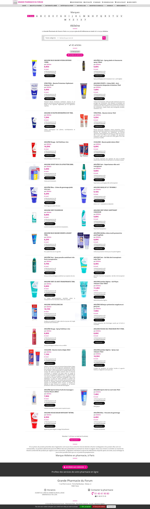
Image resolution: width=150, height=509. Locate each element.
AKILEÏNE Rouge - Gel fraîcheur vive (56, 142)
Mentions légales (100, 503)
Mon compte (132, 2)
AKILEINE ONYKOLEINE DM (53, 305)
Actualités (88, 2)
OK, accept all (86, 506)
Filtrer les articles (75, 55)
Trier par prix (75, 51)
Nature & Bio (81, 5)
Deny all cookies (99, 506)
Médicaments (121, 5)
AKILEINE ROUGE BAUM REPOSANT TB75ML (59, 413)
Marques (97, 2)
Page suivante (74, 440)
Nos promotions (77, 2)
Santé (24, 5)
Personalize (111, 506)
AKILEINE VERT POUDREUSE (53, 210)
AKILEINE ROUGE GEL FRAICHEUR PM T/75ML (109, 329)
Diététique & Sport (67, 5)
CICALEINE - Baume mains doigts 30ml (57, 350)
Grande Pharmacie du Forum (30, 2)
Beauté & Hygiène (36, 5)
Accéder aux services (75, 467)
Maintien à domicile (96, 5)
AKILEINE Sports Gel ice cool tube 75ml (107, 390)
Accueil (91, 503)
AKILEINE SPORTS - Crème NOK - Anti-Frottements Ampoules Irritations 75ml (107, 84)
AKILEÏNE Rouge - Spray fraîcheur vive (57, 329)
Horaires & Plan (108, 2)
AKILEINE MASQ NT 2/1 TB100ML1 (105, 187)
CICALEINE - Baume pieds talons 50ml (106, 142)
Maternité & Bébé (51, 5)
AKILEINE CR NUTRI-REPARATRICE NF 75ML (58, 113)
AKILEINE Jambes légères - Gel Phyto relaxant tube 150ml (106, 282)
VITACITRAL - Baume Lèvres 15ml (105, 113)
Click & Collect (121, 2)
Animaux (110, 5)
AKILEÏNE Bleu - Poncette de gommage (107, 413)
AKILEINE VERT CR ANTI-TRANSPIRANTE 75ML (59, 282)
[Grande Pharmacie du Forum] (15, 2)
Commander (49, 75)
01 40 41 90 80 (101, 493)
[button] (28, 5)
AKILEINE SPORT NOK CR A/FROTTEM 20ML (58, 164)
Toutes (31, 16)
